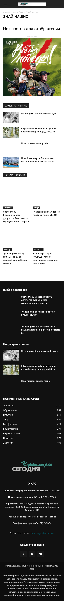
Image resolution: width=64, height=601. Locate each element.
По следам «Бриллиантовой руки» (39, 113)
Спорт (36, 208)
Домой (6, 12)
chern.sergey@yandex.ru (42, 533)
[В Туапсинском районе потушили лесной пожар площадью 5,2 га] (11, 132)
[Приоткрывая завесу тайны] (11, 149)
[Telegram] (32, 554)
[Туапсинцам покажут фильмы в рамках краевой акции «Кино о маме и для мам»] (17, 237)
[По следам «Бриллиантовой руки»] (11, 117)
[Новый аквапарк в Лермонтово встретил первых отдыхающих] (11, 162)
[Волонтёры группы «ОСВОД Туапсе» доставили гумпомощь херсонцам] (47, 237)
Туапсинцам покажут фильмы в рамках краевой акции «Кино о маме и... (40, 329)
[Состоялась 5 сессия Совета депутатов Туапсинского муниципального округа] (17, 195)
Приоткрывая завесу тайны (35, 143)
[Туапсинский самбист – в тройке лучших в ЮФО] (47, 195)
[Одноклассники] (24, 554)
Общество (8, 208)
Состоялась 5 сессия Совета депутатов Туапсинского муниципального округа (36, 300)
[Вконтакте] (40, 554)
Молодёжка (18, 12)
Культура (7, 249)
